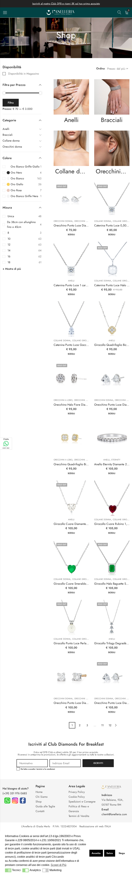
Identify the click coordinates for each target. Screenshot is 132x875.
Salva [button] (109, 853)
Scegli (71, 234)
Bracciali (112, 120)
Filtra (11, 103)
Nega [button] (122, 853)
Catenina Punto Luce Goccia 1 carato (76, 345)
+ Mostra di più (12, 269)
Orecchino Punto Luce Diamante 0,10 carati (80, 703)
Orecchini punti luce (85, 221)
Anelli (71, 120)
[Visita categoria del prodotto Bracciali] (112, 97)
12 (110, 725)
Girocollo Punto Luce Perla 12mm (74, 643)
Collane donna (72, 171)
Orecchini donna (113, 171)
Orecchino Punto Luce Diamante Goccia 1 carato (83, 225)
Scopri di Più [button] (58, 864)
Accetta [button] (96, 853)
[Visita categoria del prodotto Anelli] (71, 97)
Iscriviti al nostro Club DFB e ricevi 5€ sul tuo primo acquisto (66, 3)
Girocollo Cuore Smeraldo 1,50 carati (77, 584)
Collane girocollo (82, 340)
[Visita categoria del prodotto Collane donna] (71, 148)
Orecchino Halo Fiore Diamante (73, 405)
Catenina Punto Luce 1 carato (71, 285)
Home (61, 44)
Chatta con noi (6, 443)
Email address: (65, 763)
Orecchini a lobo (63, 400)
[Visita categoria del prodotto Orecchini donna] (112, 148)
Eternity (115, 459)
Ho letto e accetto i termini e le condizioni (38, 769)
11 (102, 725)
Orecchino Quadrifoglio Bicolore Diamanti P (81, 464)
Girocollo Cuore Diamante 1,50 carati (77, 524)
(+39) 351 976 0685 (15, 793)
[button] (8, 870)
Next (115, 725)
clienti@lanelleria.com (114, 814)
